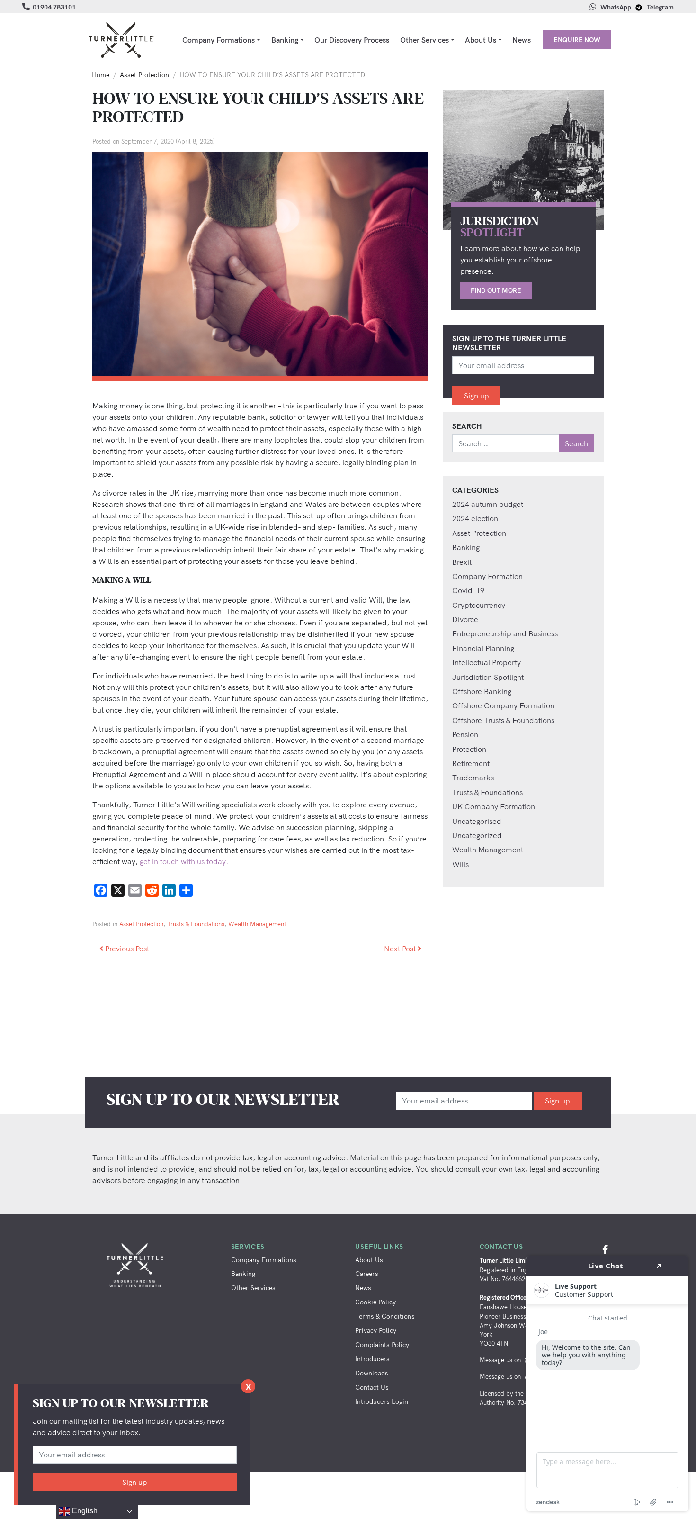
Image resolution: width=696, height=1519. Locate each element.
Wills (460, 864)
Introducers (372, 1359)
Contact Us (372, 1387)
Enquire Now (576, 40)
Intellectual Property (486, 662)
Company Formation (487, 576)
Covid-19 (468, 590)
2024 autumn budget (487, 504)
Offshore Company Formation (503, 705)
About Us (480, 40)
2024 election (475, 518)
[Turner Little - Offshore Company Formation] (120, 40)
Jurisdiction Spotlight (488, 677)
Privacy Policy (375, 1330)
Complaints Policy (382, 1344)
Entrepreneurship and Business (505, 633)
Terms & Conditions (385, 1316)
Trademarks (473, 777)
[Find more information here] (607, 1383)
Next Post (401, 948)
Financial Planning (483, 648)
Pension (465, 734)
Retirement (471, 763)
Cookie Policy (375, 1302)
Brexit (462, 562)
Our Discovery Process (351, 40)
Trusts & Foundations (195, 924)
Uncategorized (477, 835)
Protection (469, 749)
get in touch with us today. (184, 861)
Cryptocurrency (478, 605)
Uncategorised (476, 821)
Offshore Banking (481, 691)
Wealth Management (257, 924)
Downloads (371, 1373)
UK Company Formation (493, 806)
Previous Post (126, 948)
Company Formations (218, 40)
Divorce (465, 619)
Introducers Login (381, 1401)
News (521, 40)
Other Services (424, 40)
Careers (366, 1273)
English (84, 1511)
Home (100, 75)
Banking (284, 40)
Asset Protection (144, 75)
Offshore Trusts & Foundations (503, 720)
